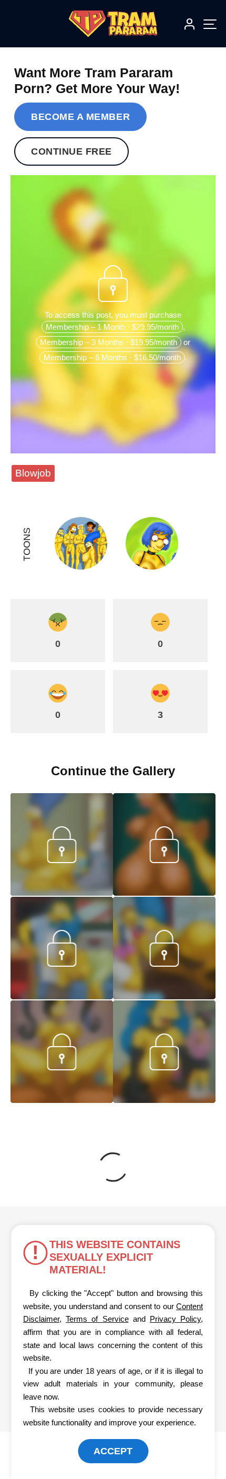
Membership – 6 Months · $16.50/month (112, 357)
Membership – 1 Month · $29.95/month (112, 326)
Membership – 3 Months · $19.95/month (108, 342)
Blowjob (33, 473)
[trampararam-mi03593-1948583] (164, 892)
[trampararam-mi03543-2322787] (62, 996)
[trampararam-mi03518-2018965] (62, 1100)
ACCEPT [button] (113, 1451)
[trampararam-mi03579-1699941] (62, 892)
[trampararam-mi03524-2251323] (164, 996)
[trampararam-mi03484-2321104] (164, 1100)
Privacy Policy (175, 1318)
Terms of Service (97, 1318)
